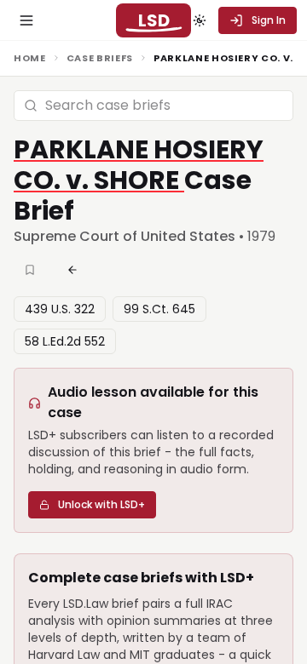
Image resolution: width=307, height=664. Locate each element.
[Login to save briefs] (31, 270)
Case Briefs (100, 58)
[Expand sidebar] (26, 20)
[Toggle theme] (199, 20)
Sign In (269, 20)
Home (30, 58)
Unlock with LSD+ (101, 504)
